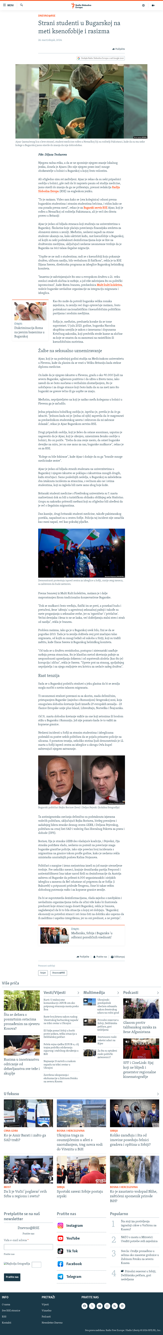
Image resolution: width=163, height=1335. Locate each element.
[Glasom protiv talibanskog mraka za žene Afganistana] (141, 1008)
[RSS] (115, 1306)
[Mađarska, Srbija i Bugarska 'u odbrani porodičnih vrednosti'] (54, 935)
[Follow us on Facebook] (85, 1306)
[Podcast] (143, 5)
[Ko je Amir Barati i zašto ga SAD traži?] (28, 1113)
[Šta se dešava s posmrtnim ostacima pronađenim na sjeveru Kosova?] (22, 1000)
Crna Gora (11, 1131)
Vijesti (45, 1305)
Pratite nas (12, 1277)
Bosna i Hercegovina (71, 1131)
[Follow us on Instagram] (107, 1306)
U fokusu (11, 1094)
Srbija (114, 1131)
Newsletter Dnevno (52, 1323)
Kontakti (6, 1323)
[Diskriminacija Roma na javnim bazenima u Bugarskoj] (30, 311)
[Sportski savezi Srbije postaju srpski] (81, 1170)
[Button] (118, 49)
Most (7, 1187)
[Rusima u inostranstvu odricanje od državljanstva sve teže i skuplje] (22, 1045)
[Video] (153, 5)
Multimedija (94, 993)
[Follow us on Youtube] (100, 1306)
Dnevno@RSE (46, 16)
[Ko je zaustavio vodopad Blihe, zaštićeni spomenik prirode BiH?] (134, 1170)
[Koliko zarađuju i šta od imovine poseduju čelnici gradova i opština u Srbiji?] (134, 1113)
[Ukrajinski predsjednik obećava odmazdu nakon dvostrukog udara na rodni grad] (89, 1001)
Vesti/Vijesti (55, 993)
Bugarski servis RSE (95, 208)
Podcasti (130, 993)
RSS (4, 1317)
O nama (6, 1305)
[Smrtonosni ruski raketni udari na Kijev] (89, 1039)
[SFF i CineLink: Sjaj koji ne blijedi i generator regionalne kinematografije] (141, 1048)
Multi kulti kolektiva (109, 285)
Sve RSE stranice (11, 1311)
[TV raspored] (122, 1306)
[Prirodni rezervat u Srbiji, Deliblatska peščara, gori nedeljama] (89, 1022)
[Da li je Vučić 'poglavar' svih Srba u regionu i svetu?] (28, 1170)
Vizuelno (46, 1311)
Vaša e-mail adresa (16, 1240)
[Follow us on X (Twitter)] (92, 1306)
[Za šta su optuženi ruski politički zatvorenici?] (89, 1052)
